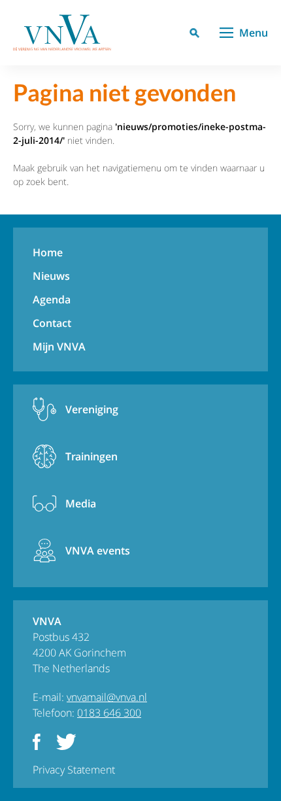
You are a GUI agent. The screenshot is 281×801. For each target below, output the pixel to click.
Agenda (52, 299)
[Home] (62, 32)
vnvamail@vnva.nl (107, 697)
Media (80, 503)
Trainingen (91, 456)
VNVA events (97, 550)
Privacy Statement (74, 769)
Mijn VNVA (59, 346)
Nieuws (51, 276)
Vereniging (91, 409)
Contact (52, 323)
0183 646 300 (109, 713)
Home (48, 252)
